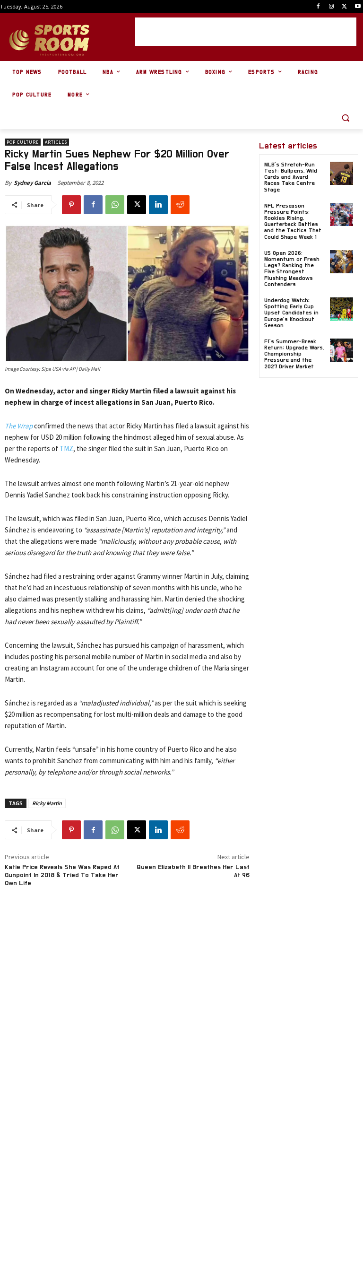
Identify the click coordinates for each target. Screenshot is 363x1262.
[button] (345, 118)
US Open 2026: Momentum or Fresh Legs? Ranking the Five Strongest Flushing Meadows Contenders (292, 268)
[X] (344, 6)
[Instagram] (331, 6)
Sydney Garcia (32, 183)
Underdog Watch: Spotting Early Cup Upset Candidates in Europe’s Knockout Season (291, 312)
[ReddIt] (180, 204)
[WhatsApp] (114, 204)
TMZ (66, 448)
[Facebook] (318, 6)
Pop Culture (23, 142)
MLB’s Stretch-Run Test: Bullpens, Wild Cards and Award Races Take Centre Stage (290, 177)
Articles (56, 142)
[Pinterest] (71, 204)
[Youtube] (357, 6)
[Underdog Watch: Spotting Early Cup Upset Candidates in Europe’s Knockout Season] (341, 309)
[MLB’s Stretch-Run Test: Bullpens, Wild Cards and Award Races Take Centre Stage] (341, 173)
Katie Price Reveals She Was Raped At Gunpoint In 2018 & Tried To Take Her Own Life (62, 875)
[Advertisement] (245, 31)
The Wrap (19, 425)
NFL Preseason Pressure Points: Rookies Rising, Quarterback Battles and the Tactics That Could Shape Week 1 (292, 221)
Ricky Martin (47, 803)
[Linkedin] (158, 204)
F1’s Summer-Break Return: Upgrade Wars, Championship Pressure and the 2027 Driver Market (294, 354)
